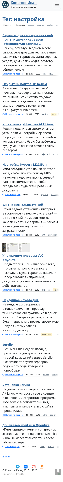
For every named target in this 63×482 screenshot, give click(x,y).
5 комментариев (12, 194)
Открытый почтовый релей (24, 84)
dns (44, 74)
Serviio (7, 344)
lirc (43, 290)
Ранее (6, 456)
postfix (45, 114)
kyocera (44, 194)
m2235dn (55, 194)
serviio (55, 374)
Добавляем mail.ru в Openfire (25, 425)
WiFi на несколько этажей (22, 205)
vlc (49, 290)
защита (40, 25)
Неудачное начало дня (20, 300)
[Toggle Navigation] (57, 6)
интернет (52, 235)
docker (50, 25)
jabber (58, 74)
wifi (43, 235)
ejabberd (46, 154)
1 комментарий (12, 446)
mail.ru (51, 446)
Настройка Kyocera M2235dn (24, 164)
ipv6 (51, 74)
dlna (45, 415)
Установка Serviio (16, 385)
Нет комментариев (14, 74)
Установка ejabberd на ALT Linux (28, 124)
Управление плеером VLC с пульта (22, 257)
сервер (31, 25)
